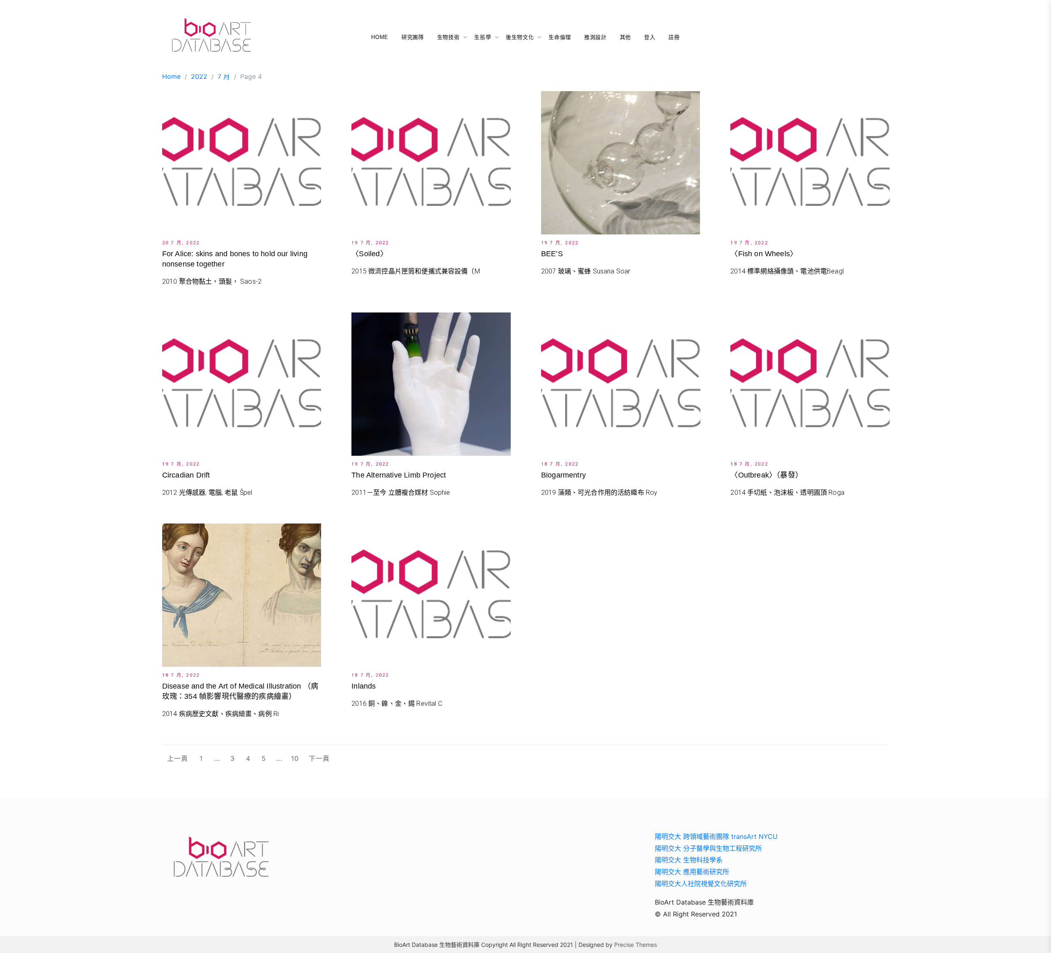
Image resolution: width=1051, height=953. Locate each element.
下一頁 (319, 758)
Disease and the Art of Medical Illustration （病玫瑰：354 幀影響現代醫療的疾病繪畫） (240, 691)
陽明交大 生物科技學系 (689, 860)
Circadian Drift (186, 475)
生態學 (482, 37)
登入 (649, 37)
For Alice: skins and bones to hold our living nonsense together (234, 259)
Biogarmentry (563, 475)
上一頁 (177, 758)
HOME (379, 37)
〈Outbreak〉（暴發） (766, 475)
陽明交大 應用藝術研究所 (692, 872)
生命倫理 (559, 37)
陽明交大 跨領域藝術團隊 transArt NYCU (716, 836)
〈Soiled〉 (369, 254)
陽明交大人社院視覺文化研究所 (701, 884)
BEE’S (552, 254)
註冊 (673, 37)
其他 (625, 37)
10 (295, 758)
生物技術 (448, 37)
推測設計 (595, 37)
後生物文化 (520, 37)
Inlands (363, 686)
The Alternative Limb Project (398, 475)
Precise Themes (635, 944)
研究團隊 (413, 37)
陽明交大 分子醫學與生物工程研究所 (708, 848)
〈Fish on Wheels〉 (763, 254)
